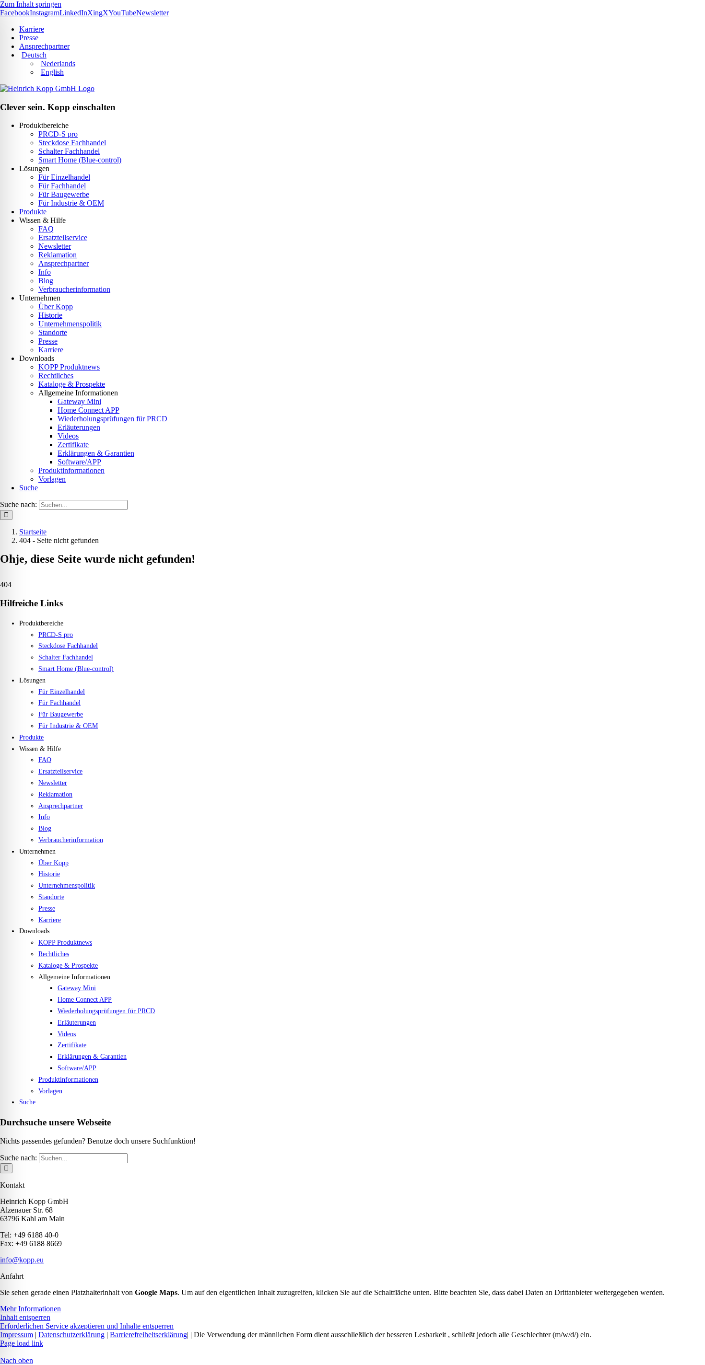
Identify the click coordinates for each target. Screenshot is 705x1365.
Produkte (33, 212)
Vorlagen (52, 479)
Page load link (21, 1343)
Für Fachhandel (62, 186)
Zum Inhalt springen (30, 4)
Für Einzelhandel (64, 177)
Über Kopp (55, 306)
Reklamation (57, 255)
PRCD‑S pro (58, 134)
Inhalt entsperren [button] (25, 1317)
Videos (68, 436)
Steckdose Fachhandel (72, 143)
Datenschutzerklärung (71, 1334)
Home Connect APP (88, 410)
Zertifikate (73, 444)
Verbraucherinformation (74, 289)
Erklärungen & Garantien (96, 453)
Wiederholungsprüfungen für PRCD (112, 419)
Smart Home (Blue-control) (79, 160)
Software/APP (79, 462)
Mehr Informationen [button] (30, 1309)
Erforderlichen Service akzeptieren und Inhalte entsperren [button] (87, 1326)
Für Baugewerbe (63, 194)
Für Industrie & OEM (71, 203)
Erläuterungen (79, 427)
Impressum (16, 1334)
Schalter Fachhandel (69, 151)
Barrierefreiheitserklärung (148, 1334)
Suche (28, 488)
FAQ (46, 229)
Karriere (50, 350)
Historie (50, 315)
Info (44, 272)
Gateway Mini (79, 401)
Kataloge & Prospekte (71, 384)
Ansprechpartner (63, 263)
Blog (45, 281)
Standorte (52, 332)
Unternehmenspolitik (70, 324)
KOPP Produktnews (69, 367)
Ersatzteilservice (62, 237)
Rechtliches (55, 375)
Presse (48, 341)
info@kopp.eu (22, 1260)
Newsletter (54, 246)
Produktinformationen (71, 470)
